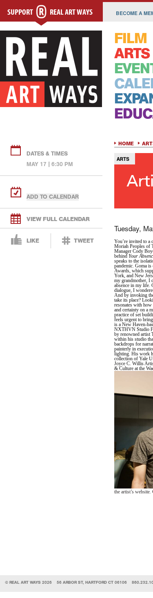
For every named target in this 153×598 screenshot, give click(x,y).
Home (126, 144)
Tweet (84, 240)
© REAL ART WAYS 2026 (28, 582)
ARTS (132, 53)
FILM (130, 38)
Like (33, 240)
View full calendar (58, 219)
